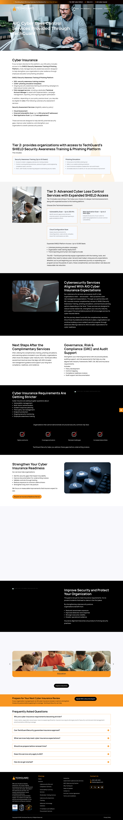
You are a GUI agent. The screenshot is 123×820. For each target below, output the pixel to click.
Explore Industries (61, 686)
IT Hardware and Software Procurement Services (47, 810)
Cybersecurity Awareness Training (47, 800)
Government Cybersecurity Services (73, 781)
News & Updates (106, 9)
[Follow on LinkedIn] (98, 787)
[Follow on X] (95, 787)
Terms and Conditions (70, 796)
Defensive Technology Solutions (46, 805)
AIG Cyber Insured (101, 2)
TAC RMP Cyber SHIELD (76, 2)
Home (40, 779)
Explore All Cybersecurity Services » (62, 569)
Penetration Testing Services (48, 795)
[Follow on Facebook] (91, 787)
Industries (84, 9)
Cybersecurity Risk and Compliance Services (46, 786)
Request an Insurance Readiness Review (27, 497)
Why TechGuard (93, 9)
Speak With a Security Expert (85, 699)
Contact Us (107, 16)
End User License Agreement (72, 794)
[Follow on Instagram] (102, 787)
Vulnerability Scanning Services (46, 791)
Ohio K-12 (89, 2)
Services (75, 9)
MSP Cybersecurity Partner (71, 784)
